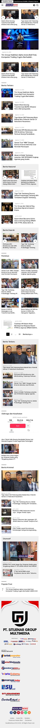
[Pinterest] (18, 712)
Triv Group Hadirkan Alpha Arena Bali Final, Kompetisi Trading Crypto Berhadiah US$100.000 (19, 57)
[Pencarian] (37, 5)
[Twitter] (14, 712)
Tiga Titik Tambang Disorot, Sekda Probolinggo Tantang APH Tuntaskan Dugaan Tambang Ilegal (26, 197)
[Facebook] (11, 712)
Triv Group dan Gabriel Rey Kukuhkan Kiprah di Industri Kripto (24, 208)
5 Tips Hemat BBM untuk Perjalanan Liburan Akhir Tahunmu (25, 572)
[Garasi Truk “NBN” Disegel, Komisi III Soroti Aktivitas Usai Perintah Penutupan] (7, 144)
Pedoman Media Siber (16, 720)
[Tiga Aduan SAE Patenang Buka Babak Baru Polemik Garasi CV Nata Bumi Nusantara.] (10, 14)
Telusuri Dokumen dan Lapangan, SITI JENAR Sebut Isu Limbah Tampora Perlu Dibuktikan (25, 520)
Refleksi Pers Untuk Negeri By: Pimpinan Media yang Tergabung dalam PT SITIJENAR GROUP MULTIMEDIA (9, 457)
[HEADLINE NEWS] (11, 5)
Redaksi (27, 718)
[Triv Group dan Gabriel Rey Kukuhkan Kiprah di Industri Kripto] (7, 207)
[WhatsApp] (25, 712)
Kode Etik (19, 718)
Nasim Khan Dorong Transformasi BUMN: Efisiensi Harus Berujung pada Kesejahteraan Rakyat (9, 75)
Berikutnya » (28, 334)
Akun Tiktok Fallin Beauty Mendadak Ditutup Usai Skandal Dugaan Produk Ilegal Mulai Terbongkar (17, 440)
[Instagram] (22, 712)
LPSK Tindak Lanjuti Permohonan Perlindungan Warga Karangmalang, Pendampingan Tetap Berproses (24, 529)
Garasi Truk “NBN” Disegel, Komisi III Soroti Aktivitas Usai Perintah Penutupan (25, 145)
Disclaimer (28, 720)
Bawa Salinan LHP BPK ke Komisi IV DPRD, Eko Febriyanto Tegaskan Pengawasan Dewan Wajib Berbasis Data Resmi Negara (29, 311)
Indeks (12, 718)
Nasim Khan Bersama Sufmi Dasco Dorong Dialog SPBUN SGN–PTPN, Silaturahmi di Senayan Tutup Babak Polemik (25, 222)
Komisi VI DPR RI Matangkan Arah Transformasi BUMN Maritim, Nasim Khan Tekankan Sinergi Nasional (27, 182)
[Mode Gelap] (34, 5)
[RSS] (29, 712)
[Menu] (2, 5)
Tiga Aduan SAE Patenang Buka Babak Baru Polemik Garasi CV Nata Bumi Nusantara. (9, 22)
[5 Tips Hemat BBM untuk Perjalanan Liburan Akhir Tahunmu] (8, 572)
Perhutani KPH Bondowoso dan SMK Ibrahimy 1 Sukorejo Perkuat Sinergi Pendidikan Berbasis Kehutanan (29, 22)
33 (19, 334)
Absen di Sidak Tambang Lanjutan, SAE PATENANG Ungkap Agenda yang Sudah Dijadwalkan (26, 158)
